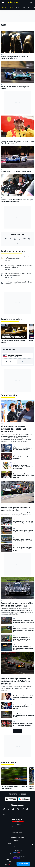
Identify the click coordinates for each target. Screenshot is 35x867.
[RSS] (17, 243)
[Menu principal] (3, 2)
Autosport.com (17, 830)
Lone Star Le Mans (15, 355)
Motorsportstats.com (18, 832)
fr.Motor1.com (17, 824)
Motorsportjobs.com (17, 827)
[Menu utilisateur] (31, 2)
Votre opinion (17, 840)
